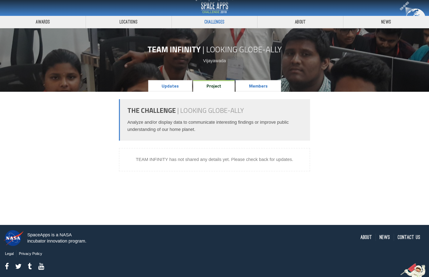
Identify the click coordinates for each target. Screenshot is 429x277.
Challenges (214, 22)
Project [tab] (214, 86)
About (300, 22)
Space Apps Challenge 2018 (214, 8)
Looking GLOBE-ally (244, 49)
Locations (129, 22)
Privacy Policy (30, 253)
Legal (9, 253)
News (386, 22)
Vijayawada (214, 60)
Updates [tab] (170, 86)
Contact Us (409, 237)
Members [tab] (258, 86)
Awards (43, 22)
